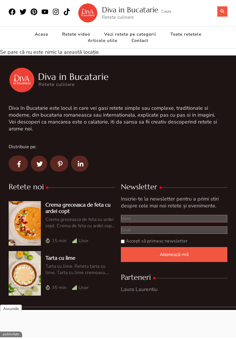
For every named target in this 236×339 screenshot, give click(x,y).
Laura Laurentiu (139, 289)
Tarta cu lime (60, 258)
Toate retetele (185, 34)
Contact (140, 40)
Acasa (41, 34)
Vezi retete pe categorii (130, 34)
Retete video (76, 34)
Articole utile (102, 40)
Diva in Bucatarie (130, 10)
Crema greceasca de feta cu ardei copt (78, 207)
